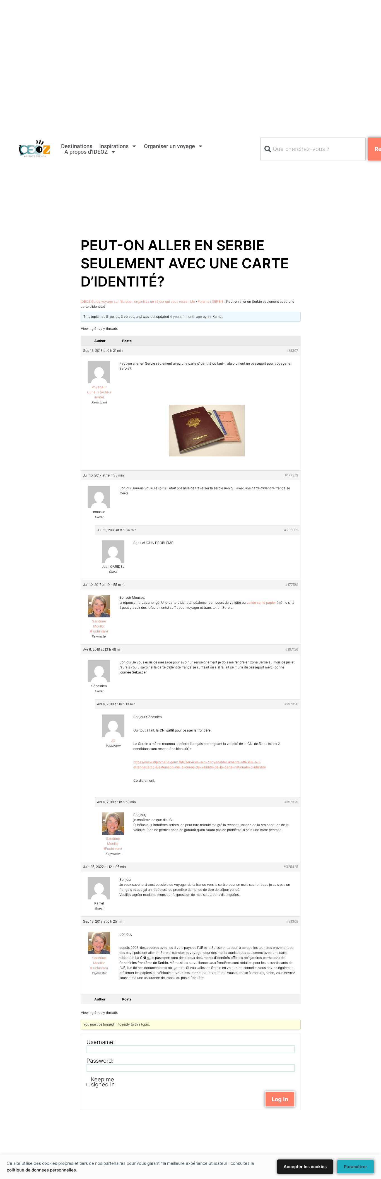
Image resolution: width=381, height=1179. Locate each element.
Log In (280, 1099)
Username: (100, 1042)
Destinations (76, 146)
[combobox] (313, 149)
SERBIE (217, 301)
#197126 (291, 649)
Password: (99, 1060)
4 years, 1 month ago (186, 316)
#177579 (291, 475)
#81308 (292, 921)
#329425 (291, 867)
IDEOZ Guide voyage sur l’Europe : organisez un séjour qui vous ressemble (138, 301)
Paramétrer (355, 1166)
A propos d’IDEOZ (86, 152)
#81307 (292, 350)
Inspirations (114, 146)
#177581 (291, 585)
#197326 (291, 704)
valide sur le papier (261, 602)
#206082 (291, 530)
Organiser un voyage (169, 146)
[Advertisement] (167, 39)
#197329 (291, 802)
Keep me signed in (103, 1082)
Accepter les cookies (305, 1166)
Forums (203, 301)
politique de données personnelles (41, 1170)
